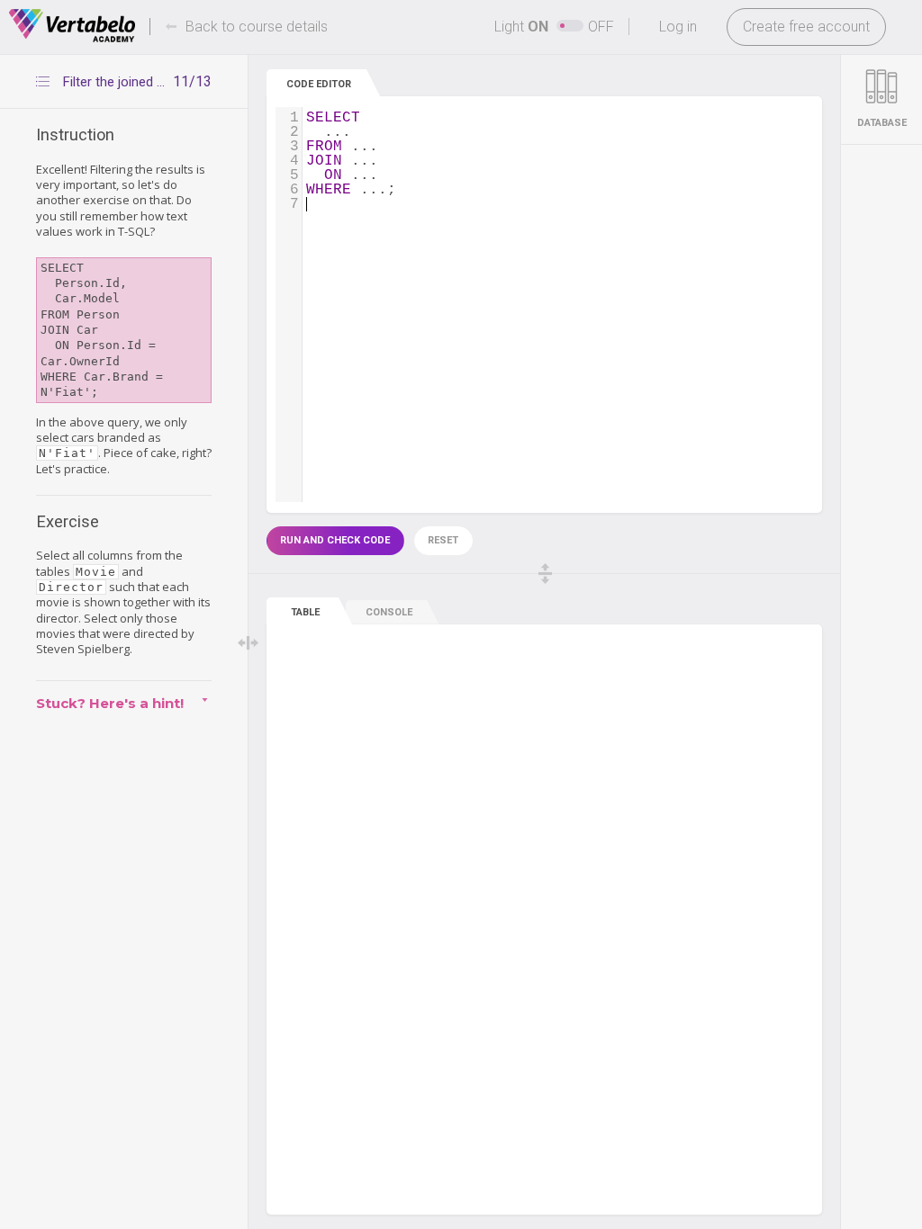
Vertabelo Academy (72, 26)
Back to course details (256, 26)
